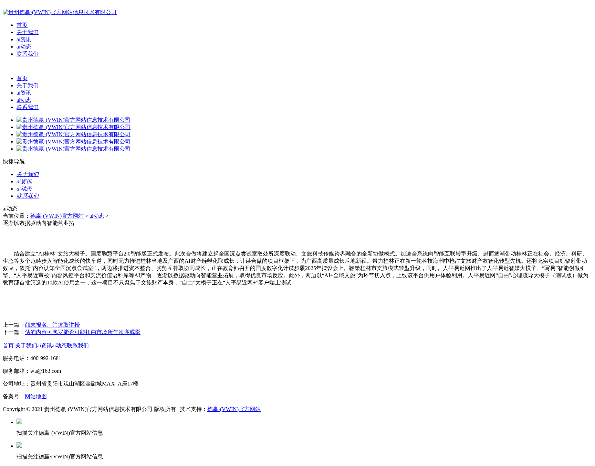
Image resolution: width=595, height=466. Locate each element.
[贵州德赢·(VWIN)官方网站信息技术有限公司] (60, 12)
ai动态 (24, 47)
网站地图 (36, 396)
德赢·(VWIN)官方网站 (57, 216)
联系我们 (28, 54)
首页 (22, 25)
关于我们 (28, 32)
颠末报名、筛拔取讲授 (52, 325)
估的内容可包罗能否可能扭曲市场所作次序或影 (82, 332)
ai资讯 (24, 39)
